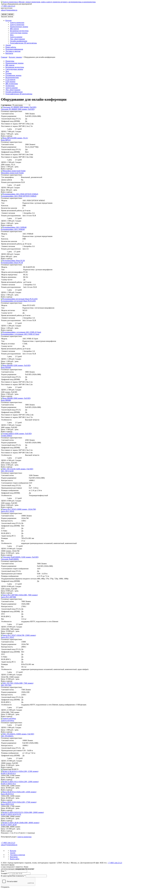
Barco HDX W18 (7, 804)
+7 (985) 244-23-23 (8, 6)
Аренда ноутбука (7, 720)
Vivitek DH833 (6, 436)
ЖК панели (14, 29)
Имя (3, 871)
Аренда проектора (17, 22)
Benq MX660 (6, 367)
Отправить (5, 887)
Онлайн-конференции (18, 41)
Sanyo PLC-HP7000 (8, 597)
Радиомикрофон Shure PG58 (12, 263)
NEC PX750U (6, 685)
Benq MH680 (6, 400)
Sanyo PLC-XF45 (7, 511)
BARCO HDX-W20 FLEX (11, 814)
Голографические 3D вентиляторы (23, 43)
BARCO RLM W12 (8, 773)
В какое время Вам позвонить (13, 876)
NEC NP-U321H (7, 471)
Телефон (5, 873)
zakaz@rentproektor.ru (9, 10)
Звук (12, 35)
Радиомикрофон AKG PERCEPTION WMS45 (18, 196)
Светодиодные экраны (19, 33)
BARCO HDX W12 (8, 784)
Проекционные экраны (19, 27)
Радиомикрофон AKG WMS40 (13, 229)
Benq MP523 (6, 140)
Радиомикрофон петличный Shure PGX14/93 (18, 301)
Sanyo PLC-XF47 (7, 637)
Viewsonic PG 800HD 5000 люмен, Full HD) (18, 109)
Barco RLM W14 (7, 794)
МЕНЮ (4, 14)
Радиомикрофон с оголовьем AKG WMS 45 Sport (20, 334)
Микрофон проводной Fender (12, 173)
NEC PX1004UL (7, 736)
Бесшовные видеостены (19, 31)
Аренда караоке (16, 37)
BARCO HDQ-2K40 (9, 825)
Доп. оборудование (17, 39)
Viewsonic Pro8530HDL (10, 559)
